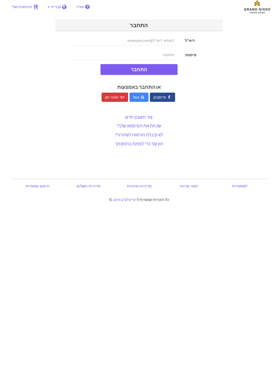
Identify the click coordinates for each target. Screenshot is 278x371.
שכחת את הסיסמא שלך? (139, 125)
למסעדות (239, 186)
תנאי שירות (189, 186)
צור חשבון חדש (139, 117)
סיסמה (191, 54)
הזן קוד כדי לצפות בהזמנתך (139, 143)
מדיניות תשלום (89, 186)
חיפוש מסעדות (37, 186)
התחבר (139, 69)
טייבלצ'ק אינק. (124, 199)
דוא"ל (190, 40)
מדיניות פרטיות (139, 186)
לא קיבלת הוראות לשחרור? (139, 134)
